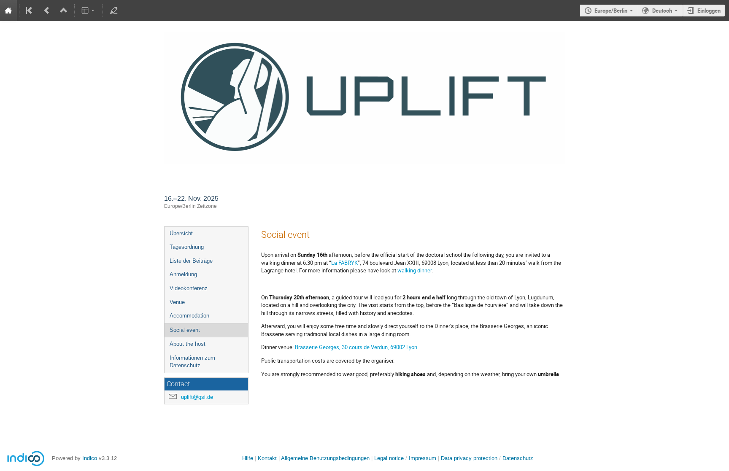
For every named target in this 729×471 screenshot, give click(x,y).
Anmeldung (183, 274)
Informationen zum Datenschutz (192, 362)
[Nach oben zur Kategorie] (63, 10)
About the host (187, 344)
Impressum (422, 458)
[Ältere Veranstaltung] (46, 10)
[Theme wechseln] (89, 10)
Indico (89, 458)
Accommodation (189, 315)
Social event (185, 330)
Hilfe (247, 458)
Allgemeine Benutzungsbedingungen (325, 458)
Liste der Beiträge (191, 261)
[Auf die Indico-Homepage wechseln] (8, 10)
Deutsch (662, 10)
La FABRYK (344, 262)
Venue (177, 302)
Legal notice (389, 458)
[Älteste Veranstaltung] (30, 10)
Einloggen (709, 10)
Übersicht (181, 233)
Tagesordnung (187, 247)
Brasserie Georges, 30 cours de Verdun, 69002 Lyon (356, 347)
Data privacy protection (470, 458)
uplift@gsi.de (197, 397)
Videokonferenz (189, 288)
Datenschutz (517, 458)
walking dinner (414, 270)
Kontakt (267, 458)
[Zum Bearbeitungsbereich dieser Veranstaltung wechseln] (113, 10)
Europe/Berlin (610, 10)
